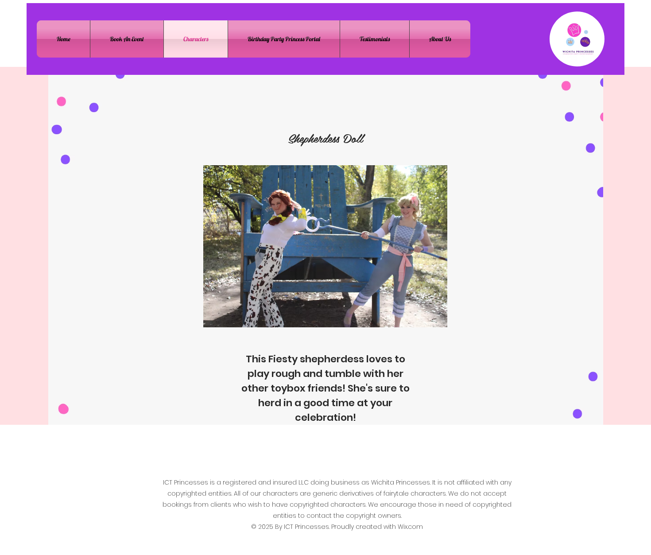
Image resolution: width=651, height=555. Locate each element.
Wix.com (410, 526)
